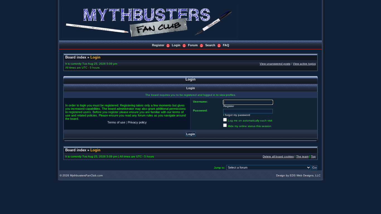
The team (302, 156)
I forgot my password (236, 114)
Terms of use (116, 122)
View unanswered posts (275, 63)
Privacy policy (137, 122)
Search (210, 45)
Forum (193, 45)
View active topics (304, 63)
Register (158, 45)
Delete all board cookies (278, 156)
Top (313, 156)
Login (176, 45)
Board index (75, 57)
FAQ (226, 45)
